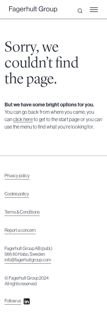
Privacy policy (17, 176)
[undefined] (33, 9)
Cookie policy (17, 194)
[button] (95, 9)
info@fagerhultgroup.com (28, 260)
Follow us (13, 301)
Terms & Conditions (22, 212)
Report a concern (20, 230)
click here (23, 119)
